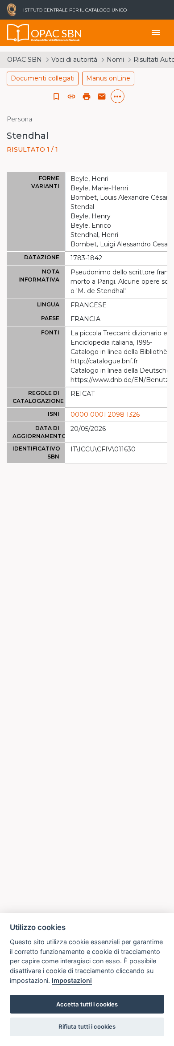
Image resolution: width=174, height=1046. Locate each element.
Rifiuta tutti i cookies (87, 1026)
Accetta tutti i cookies (87, 1004)
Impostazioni (72, 980)
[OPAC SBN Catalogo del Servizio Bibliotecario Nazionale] (18, 33)
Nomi (115, 60)
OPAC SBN (24, 60)
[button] (71, 96)
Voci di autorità (74, 60)
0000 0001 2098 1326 (105, 414)
